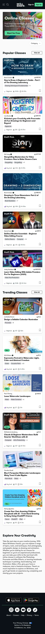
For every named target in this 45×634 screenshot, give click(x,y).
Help (22, 615)
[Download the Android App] (31, 600)
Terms (36, 615)
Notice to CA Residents (22, 625)
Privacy (29, 615)
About (8, 615)
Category (34, 43)
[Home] (21, 5)
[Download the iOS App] (14, 600)
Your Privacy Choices (20, 623)
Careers (16, 615)
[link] (22, 76)
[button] (3, 4)
